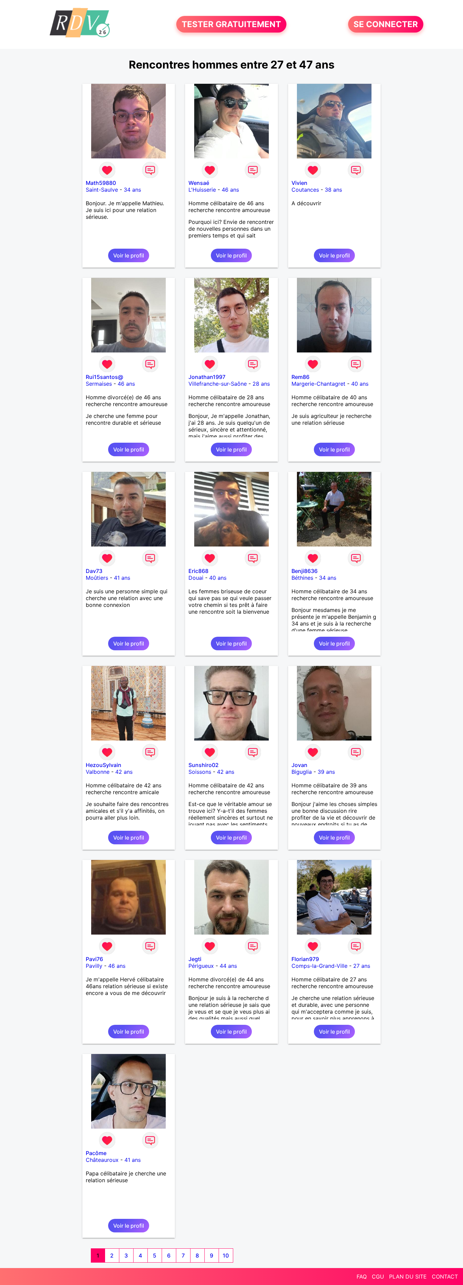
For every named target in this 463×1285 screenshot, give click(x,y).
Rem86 (300, 376)
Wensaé (198, 182)
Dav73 (94, 571)
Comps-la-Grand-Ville (319, 965)
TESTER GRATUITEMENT (231, 24)
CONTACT (445, 1276)
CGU (378, 1276)
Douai (195, 577)
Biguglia (301, 771)
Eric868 (198, 571)
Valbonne (97, 771)
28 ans (261, 383)
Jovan (299, 765)
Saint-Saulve (102, 189)
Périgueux (201, 965)
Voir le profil (128, 255)
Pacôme (96, 1153)
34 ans (132, 189)
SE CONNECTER (386, 24)
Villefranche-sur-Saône (217, 383)
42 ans (124, 771)
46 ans (230, 189)
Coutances (305, 189)
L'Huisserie (202, 189)
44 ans (228, 965)
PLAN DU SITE (408, 1276)
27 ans (361, 965)
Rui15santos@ (104, 376)
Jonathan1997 (206, 376)
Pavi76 (94, 959)
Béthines (302, 577)
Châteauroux (102, 1159)
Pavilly (94, 965)
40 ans (359, 383)
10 (226, 1255)
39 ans (326, 771)
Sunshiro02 (203, 765)
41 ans (122, 577)
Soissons (199, 771)
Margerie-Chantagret (318, 383)
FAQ (362, 1276)
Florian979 (305, 959)
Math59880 (101, 182)
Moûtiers (97, 577)
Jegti (194, 959)
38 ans (333, 189)
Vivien (299, 182)
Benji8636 (304, 571)
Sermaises (99, 383)
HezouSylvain (103, 765)
